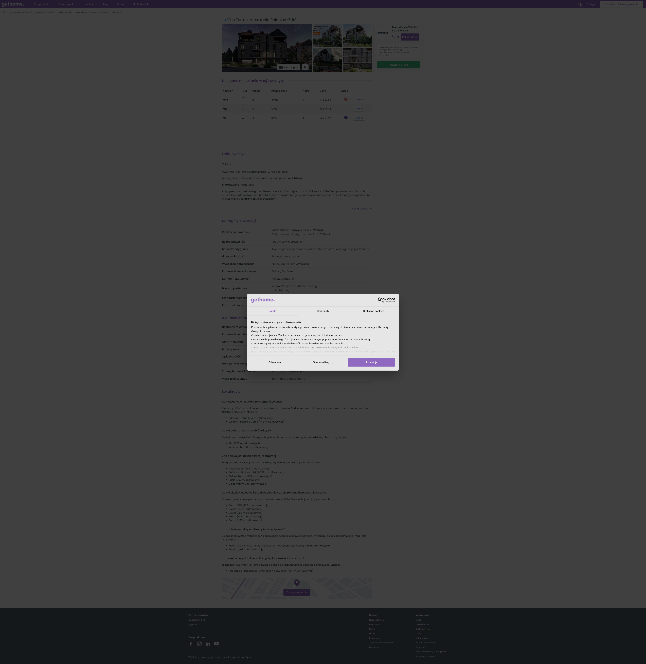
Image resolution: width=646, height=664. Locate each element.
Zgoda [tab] (272, 311)
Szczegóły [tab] (323, 311)
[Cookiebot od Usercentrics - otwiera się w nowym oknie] (380, 299)
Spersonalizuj (321, 362)
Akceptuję (371, 362)
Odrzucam (274, 362)
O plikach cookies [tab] (373, 311)
